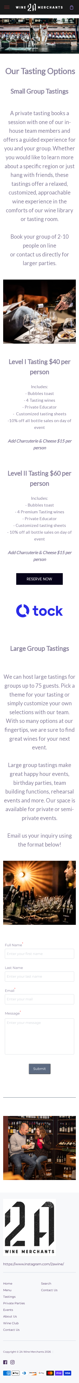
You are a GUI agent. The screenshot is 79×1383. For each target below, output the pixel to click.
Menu (7, 1290)
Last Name (14, 968)
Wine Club (11, 1323)
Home (7, 1283)
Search (46, 1283)
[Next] (67, 1148)
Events (8, 1310)
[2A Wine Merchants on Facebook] (5, 1362)
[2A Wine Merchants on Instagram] (12, 1362)
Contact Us (11, 1330)
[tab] (33, 1176)
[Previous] (11, 1148)
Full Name (14, 944)
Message (13, 1013)
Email (10, 990)
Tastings (9, 1297)
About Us (10, 1316)
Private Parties (14, 1303)
